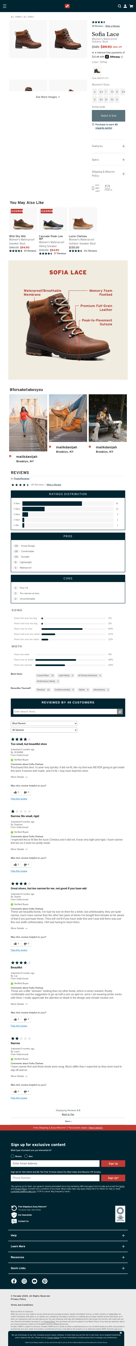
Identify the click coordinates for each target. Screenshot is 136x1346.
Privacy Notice (53, 1337)
